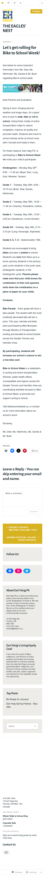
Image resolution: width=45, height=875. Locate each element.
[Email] (21, 2)
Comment (34, 511)
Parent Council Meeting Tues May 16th (23, 528)
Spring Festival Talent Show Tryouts (21, 538)
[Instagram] (9, 2)
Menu (37, 11)
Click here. (7, 837)
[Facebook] (9, 571)
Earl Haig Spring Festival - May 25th (21, 705)
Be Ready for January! (17, 699)
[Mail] (6, 852)
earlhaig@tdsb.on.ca (14, 628)
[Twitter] (15, 2)
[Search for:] (42, 3)
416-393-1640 (9, 798)
